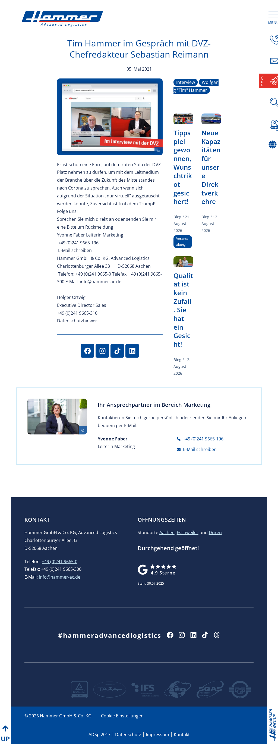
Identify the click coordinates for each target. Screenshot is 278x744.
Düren (215, 532)
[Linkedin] (132, 351)
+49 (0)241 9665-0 (59, 562)
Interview (185, 82)
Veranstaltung (182, 241)
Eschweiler (187, 532)
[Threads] (216, 635)
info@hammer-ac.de (59, 577)
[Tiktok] (117, 351)
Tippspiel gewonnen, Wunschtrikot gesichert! (182, 167)
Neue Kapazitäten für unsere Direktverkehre (210, 167)
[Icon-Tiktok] (205, 635)
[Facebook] (87, 351)
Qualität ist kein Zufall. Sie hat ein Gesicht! (183, 310)
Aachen (167, 532)
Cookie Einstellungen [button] (122, 716)
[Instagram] (102, 351)
